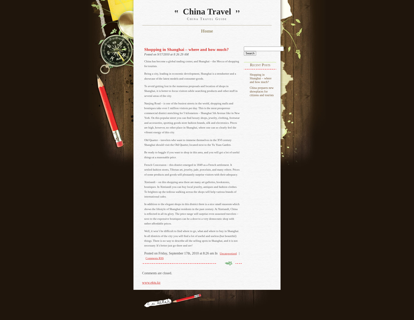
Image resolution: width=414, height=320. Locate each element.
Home (207, 31)
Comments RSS (155, 258)
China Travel (207, 299)
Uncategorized (228, 253)
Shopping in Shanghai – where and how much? (260, 78)
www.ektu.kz (151, 282)
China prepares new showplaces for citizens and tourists (262, 91)
